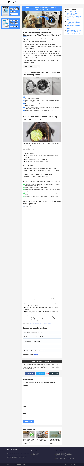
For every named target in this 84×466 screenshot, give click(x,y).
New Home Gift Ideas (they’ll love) (63, 453)
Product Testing (18, 460)
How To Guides (35, 453)
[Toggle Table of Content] (37, 67)
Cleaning (62, 1)
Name (25, 406)
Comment (26, 385)
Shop (68, 1)
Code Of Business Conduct (28, 460)
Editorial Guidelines (11, 460)
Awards (44, 460)
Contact (62, 464)
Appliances (54, 1)
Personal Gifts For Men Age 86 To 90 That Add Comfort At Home (74, 27)
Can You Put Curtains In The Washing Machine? (41, 323)
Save (48, 373)
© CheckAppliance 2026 (12, 464)
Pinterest (35, 354)
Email (25, 413)
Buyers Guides (35, 454)
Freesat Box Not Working (61, 455)
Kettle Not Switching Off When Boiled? (64, 454)
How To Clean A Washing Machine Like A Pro (65, 458)
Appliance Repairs (36, 455)
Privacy (75, 464)
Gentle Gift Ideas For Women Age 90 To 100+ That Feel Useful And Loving (74, 13)
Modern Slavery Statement (51, 460)
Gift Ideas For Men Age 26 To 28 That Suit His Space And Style (74, 18)
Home (34, 1)
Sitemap (67, 464)
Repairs (40, 1)
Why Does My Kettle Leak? (61, 457)
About (74, 1)
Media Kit (34, 457)
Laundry (47, 1)
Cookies (71, 464)
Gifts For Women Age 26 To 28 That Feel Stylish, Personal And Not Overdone (74, 22)
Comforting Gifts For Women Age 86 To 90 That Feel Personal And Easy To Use (74, 32)
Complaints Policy (38, 460)
